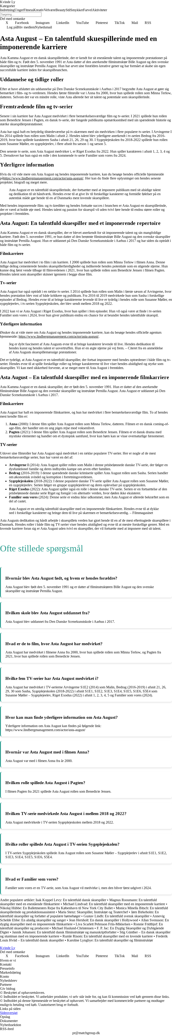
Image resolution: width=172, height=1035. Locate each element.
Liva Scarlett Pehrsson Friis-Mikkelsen (103, 924)
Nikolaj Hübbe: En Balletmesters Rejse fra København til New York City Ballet (56, 908)
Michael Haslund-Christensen (73, 928)
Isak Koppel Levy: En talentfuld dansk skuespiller (71, 900)
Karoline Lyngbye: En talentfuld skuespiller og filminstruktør (110, 940)
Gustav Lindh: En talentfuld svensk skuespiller (116, 916)
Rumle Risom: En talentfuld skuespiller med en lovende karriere (107, 936)
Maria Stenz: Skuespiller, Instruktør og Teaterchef (93, 912)
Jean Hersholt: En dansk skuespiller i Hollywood (103, 920)
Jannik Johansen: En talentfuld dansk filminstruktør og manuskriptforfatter (64, 932)
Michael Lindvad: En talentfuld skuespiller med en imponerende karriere (114, 904)
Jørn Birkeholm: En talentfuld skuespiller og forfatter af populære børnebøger (79, 914)
